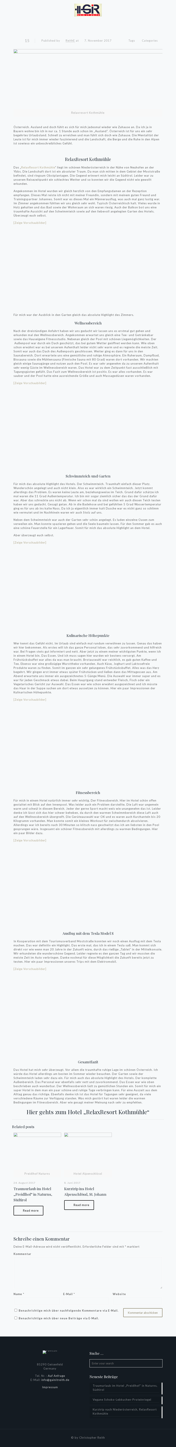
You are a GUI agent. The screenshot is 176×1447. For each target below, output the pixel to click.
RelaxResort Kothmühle (88, 159)
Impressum (50, 1387)
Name (19, 1294)
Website (119, 1294)
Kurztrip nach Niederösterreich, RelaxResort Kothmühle (125, 1411)
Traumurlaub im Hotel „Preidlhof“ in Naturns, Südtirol (33, 1194)
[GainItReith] (88, 9)
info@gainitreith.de (55, 1380)
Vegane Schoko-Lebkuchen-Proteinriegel (122, 1399)
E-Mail (69, 1294)
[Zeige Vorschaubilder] (30, 222)
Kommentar (22, 1254)
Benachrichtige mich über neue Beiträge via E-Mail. (59, 1318)
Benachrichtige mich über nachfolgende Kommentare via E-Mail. (68, 1310)
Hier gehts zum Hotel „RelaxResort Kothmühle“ (88, 1112)
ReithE (70, 40)
